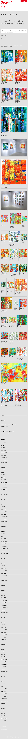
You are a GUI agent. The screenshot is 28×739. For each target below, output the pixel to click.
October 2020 (4, 521)
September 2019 (4, 553)
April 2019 (3, 565)
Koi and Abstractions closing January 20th (9, 424)
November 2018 (4, 578)
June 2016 (3, 649)
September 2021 (4, 494)
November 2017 (4, 607)
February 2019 (4, 570)
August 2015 (3, 674)
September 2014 (4, 701)
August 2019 (3, 556)
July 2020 (3, 528)
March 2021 (3, 509)
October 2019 (4, 551)
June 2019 (3, 560)
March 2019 (3, 568)
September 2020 (4, 524)
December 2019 (4, 546)
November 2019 (4, 548)
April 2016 (3, 654)
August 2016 (3, 644)
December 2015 (4, 664)
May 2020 (3, 533)
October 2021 (4, 492)
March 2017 (3, 627)
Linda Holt (14, 26)
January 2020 (3, 543)
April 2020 (3, 536)
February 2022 (4, 482)
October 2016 (4, 639)
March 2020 (3, 538)
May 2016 (3, 651)
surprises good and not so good (7, 433)
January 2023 (3, 455)
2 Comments (21, 26)
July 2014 (3, 706)
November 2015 (4, 666)
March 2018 (3, 597)
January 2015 (3, 691)
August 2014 (3, 703)
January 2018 (3, 602)
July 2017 (3, 617)
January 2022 (3, 484)
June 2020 (3, 531)
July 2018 (3, 588)
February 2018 (4, 600)
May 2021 (3, 504)
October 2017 (4, 610)
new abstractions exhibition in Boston (13, 22)
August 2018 (3, 585)
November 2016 (4, 637)
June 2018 (3, 590)
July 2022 (3, 469)
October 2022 (4, 462)
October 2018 (4, 580)
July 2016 (3, 647)
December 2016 (4, 634)
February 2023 (4, 452)
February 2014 (4, 718)
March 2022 (3, 479)
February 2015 (4, 688)
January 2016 (3, 661)
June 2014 (3, 708)
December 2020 (4, 516)
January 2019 (3, 573)
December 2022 (4, 457)
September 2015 (4, 671)
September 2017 (4, 612)
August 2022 (3, 467)
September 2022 (4, 465)
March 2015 (3, 686)
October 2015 (4, 669)
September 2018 (4, 583)
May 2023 (3, 447)
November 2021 (4, 489)
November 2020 (4, 519)
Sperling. (19, 737)
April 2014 (3, 713)
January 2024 (3, 442)
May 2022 (3, 474)
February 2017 (4, 629)
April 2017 (3, 624)
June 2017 (3, 619)
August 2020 (3, 526)
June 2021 (3, 501)
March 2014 (3, 715)
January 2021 (3, 514)
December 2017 (4, 605)
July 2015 (3, 676)
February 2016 (4, 659)
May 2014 (3, 710)
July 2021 (3, 499)
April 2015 (3, 683)
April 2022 (3, 477)
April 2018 (3, 595)
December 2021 (4, 487)
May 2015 (3, 681)
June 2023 (3, 445)
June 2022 (3, 472)
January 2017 (3, 632)
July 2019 (3, 558)
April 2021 (3, 506)
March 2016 (3, 656)
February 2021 (4, 511)
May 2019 (3, 563)
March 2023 (3, 450)
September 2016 (4, 642)
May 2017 (3, 622)
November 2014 (4, 696)
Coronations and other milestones (8, 429)
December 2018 (4, 575)
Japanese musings (4, 426)
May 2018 (3, 592)
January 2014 (3, 720)
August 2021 (3, 497)
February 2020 (4, 541)
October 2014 (4, 698)
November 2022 (4, 460)
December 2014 (4, 693)
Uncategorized (4, 729)
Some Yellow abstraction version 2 (8, 431)
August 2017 (3, 615)
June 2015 (3, 679)
